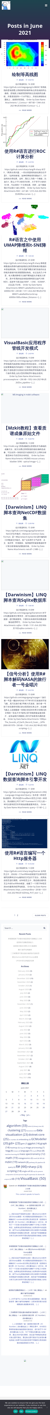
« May (22, 1115)
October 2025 (23, 985)
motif (36, 1158)
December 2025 (23, 978)
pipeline (41, 1162)
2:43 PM (31, 353)
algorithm (17, 1125)
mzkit (11, 1162)
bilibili (30, 1126)
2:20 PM (31, 162)
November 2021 (23, 1055)
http (22, 1148)
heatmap (15, 1148)
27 (6, 1111)
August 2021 (24, 1066)
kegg (9, 1150)
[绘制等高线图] (25, 54)
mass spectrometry (32, 1154)
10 (31, 1099)
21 (12, 1107)
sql (35, 1171)
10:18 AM (31, 864)
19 (44, 1103)
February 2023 (24, 1022)
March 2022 (24, 1044)
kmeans (16, 1151)
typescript (33, 1174)
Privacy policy (31, 1411)
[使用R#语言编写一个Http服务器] (25, 833)
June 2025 (24, 997)
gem (24, 1143)
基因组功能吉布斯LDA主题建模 (25, 946)
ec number (13, 1140)
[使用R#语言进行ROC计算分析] (25, 131)
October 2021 (23, 1059)
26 (44, 1107)
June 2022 (24, 1033)
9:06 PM (31, 80)
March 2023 (24, 1019)
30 (25, 1111)
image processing (35, 1147)
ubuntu (41, 1174)
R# (21, 1166)
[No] (47, 1407)
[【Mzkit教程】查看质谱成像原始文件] (25, 408)
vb (15, 1179)
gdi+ (14, 1143)
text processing (22, 1174)
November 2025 (23, 982)
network (23, 1162)
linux (40, 1150)
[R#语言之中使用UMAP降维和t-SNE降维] (25, 219)
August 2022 (24, 1026)
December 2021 (23, 1052)
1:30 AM (31, 256)
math (12, 1158)
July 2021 (23, 1070)
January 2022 (24, 1048)
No (21, 1411)
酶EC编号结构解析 (25, 949)
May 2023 (24, 1011)
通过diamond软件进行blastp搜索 (25, 957)
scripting (14, 1171)
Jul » (28, 1115)
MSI (42, 1158)
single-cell (27, 1171)
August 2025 (24, 989)
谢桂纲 (21, 80)
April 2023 (24, 1015)
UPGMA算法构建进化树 (25, 960)
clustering (17, 1130)
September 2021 (23, 1063)
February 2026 (24, 971)
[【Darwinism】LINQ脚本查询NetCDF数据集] (25, 487)
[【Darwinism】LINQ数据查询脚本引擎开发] (25, 754)
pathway (33, 1162)
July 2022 (23, 1030)
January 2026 (24, 974)
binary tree (39, 1126)
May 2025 (24, 1000)
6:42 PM (31, 690)
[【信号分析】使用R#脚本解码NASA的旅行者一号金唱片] (25, 654)
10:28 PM (31, 439)
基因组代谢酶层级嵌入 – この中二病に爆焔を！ (26, 1290)
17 (31, 1103)
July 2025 (23, 993)
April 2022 (24, 1041)
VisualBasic (33, 1178)
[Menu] (46, 5)
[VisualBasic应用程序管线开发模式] (25, 322)
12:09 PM (31, 523)
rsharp (34, 1167)
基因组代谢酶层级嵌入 (25, 942)
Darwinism (31, 1131)
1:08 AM (31, 605)
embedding (25, 1139)
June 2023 (24, 1008)
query (11, 1167)
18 (37, 1103)
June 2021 (23, 1074)
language (26, 1150)
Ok (15, 1411)
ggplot (34, 1143)
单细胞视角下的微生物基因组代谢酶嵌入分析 (25, 938)
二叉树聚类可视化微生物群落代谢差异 (25, 953)
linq (34, 1151)
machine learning (12, 1154)
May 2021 (23, 1077)
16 (25, 1103)
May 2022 (24, 1037)
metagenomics (25, 1158)
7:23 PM (31, 785)
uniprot (7, 1179)
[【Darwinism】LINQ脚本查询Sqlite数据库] (25, 575)
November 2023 (23, 1004)
